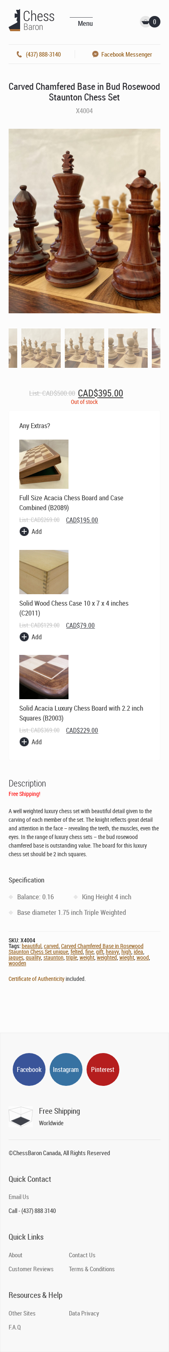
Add (37, 531)
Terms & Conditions (92, 1269)
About (16, 1255)
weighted (107, 957)
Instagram (66, 1069)
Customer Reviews (31, 1269)
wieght (126, 957)
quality (33, 957)
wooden (17, 963)
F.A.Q (15, 1327)
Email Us (19, 1196)
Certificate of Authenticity (36, 979)
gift (99, 951)
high (126, 951)
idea (138, 951)
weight (87, 957)
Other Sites (22, 1313)
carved (51, 946)
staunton (53, 957)
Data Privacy (84, 1313)
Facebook (29, 1069)
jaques (16, 957)
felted (77, 951)
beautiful (31, 946)
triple (71, 957)
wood (143, 957)
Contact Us (82, 1255)
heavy (112, 951)
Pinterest (102, 1069)
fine (89, 951)
